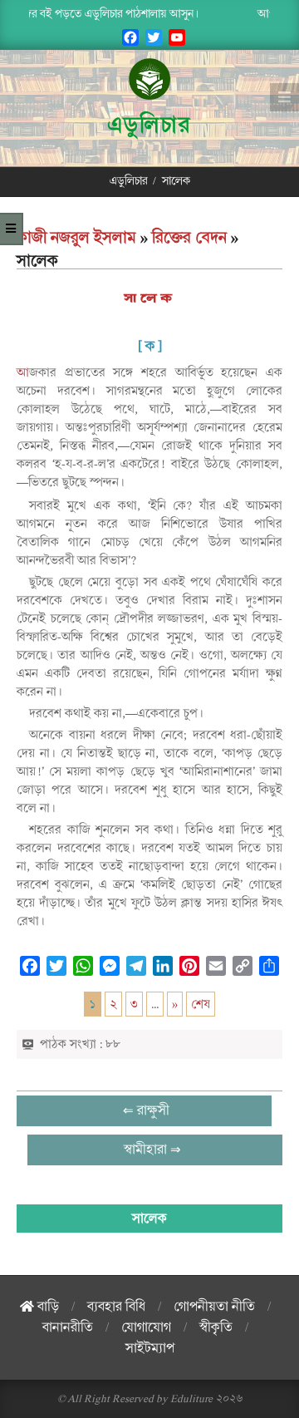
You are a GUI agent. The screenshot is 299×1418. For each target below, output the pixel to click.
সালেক (150, 299)
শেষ (200, 1004)
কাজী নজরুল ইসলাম (76, 237)
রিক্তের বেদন (189, 237)
